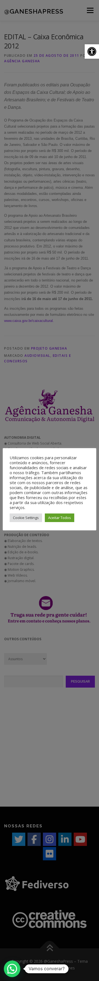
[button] (92, 51)
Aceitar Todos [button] (59, 517)
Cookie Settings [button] (26, 517)
